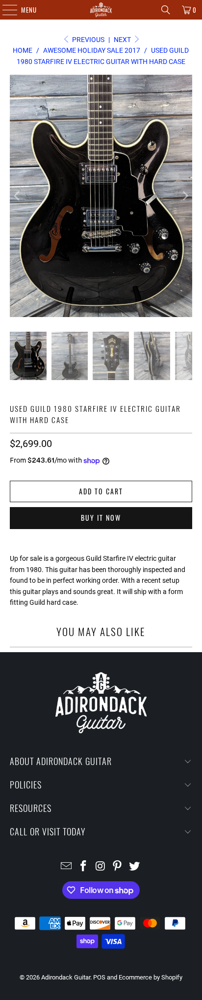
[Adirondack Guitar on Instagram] (100, 867)
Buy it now (101, 517)
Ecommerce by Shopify (150, 977)
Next (123, 39)
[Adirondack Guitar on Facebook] (83, 867)
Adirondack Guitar (65, 977)
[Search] (165, 10)
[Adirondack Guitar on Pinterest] (117, 867)
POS (99, 977)
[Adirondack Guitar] (101, 10)
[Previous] (17, 196)
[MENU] (4, 10)
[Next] (185, 196)
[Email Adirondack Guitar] (66, 867)
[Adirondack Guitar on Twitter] (134, 867)
